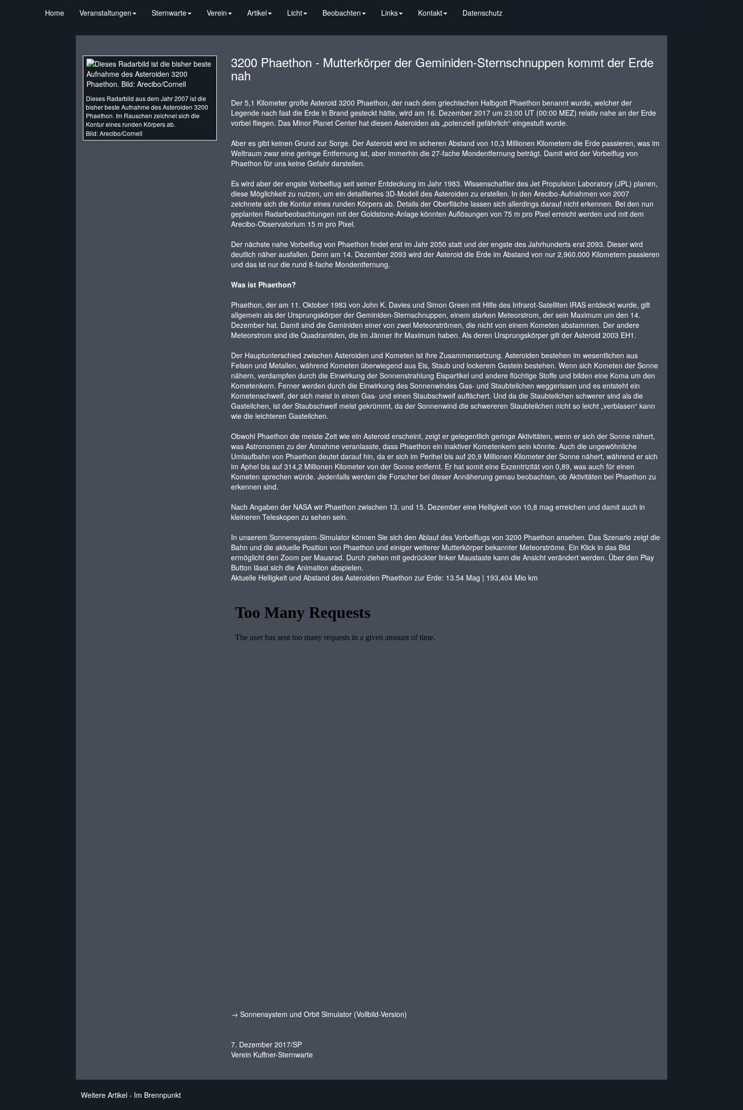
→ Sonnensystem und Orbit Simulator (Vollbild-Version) (319, 1014)
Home (54, 13)
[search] (517, 7)
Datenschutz (482, 13)
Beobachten (341, 13)
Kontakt (430, 13)
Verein (217, 13)
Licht (294, 13)
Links (389, 13)
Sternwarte (169, 13)
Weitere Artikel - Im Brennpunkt (131, 1095)
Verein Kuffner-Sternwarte (272, 1054)
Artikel (257, 13)
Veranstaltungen (105, 13)
